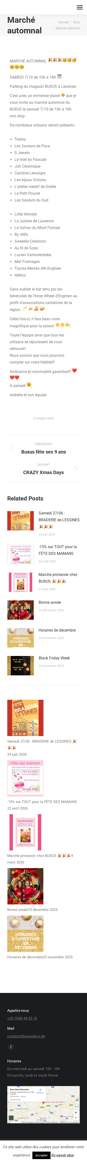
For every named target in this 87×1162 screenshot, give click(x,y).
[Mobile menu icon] (80, 7)
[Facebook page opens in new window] (11, 1047)
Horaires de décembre (57, 630)
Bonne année (50, 602)
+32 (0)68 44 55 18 (22, 1018)
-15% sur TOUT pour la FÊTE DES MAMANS (58, 550)
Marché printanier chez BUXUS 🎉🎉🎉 (58, 578)
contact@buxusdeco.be (26, 1036)
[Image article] (20, 520)
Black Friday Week (54, 658)
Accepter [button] (41, 1155)
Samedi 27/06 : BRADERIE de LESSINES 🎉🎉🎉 (59, 520)
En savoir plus (62, 1155)
